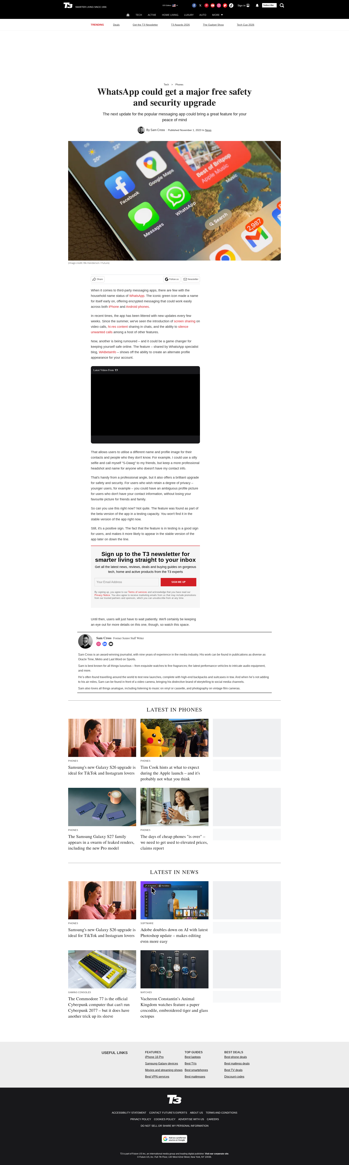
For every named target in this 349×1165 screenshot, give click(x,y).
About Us (196, 1112)
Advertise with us (191, 1119)
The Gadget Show (213, 24)
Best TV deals (233, 1070)
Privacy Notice (102, 595)
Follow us (174, 279)
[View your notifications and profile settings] (257, 5)
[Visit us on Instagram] (219, 5)
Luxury (189, 15)
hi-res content (118, 326)
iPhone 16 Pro (154, 1057)
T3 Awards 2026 (180, 24)
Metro (99, 659)
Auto (202, 15)
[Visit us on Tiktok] (231, 5)
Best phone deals (235, 1057)
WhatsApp (136, 296)
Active (152, 15)
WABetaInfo (107, 352)
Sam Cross (158, 130)
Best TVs (190, 1063)
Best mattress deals (237, 1063)
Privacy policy (140, 1119)
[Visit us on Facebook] (194, 5)
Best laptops (193, 1057)
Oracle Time (86, 659)
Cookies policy (164, 1119)
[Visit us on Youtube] (212, 5)
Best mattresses (195, 1076)
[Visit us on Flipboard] (225, 5)
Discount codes (234, 1076)
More (216, 15)
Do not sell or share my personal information (174, 1125)
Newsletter (193, 279)
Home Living (170, 15)
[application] (145, 405)
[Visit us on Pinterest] (206, 5)
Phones (179, 84)
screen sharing (184, 321)
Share (100, 279)
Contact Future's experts (168, 1112)
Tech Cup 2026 (245, 24)
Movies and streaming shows (163, 1070)
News (208, 130)
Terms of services (138, 592)
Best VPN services (157, 1076)
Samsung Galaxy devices (161, 1063)
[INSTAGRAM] (99, 644)
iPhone (114, 307)
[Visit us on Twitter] (200, 5)
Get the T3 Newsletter (145, 24)
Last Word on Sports (122, 659)
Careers (213, 1119)
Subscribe (268, 5)
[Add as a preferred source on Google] (174, 1139)
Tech (139, 15)
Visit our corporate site (216, 1153)
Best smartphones (196, 1070)
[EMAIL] (112, 644)
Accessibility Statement (129, 1112)
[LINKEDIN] (106, 644)
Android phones (137, 307)
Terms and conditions (221, 1112)
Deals (116, 24)
